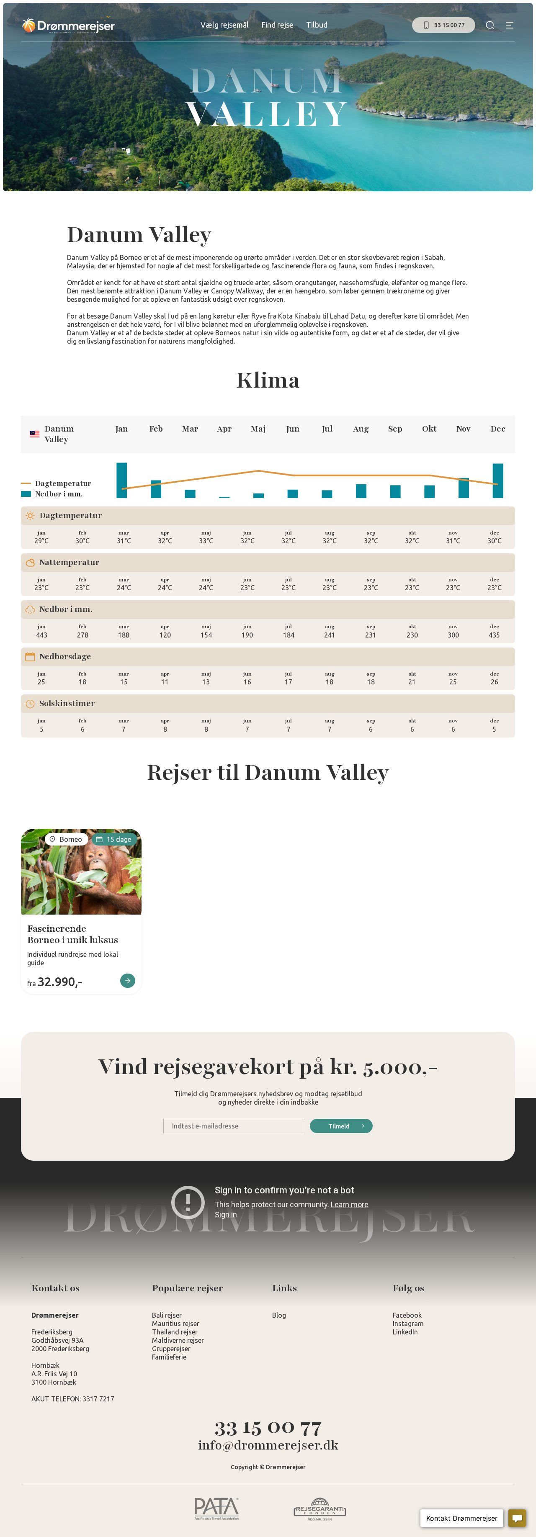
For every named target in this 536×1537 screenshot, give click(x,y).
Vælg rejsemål (225, 25)
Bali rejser (167, 1315)
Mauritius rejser (175, 1323)
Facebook (407, 1315)
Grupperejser (171, 1348)
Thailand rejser (175, 1332)
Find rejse (277, 25)
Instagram (408, 1323)
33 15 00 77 (268, 1426)
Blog (279, 1315)
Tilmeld (339, 1126)
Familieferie (169, 1357)
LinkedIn (405, 1332)
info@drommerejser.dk (268, 1445)
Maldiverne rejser (178, 1340)
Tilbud (316, 25)
